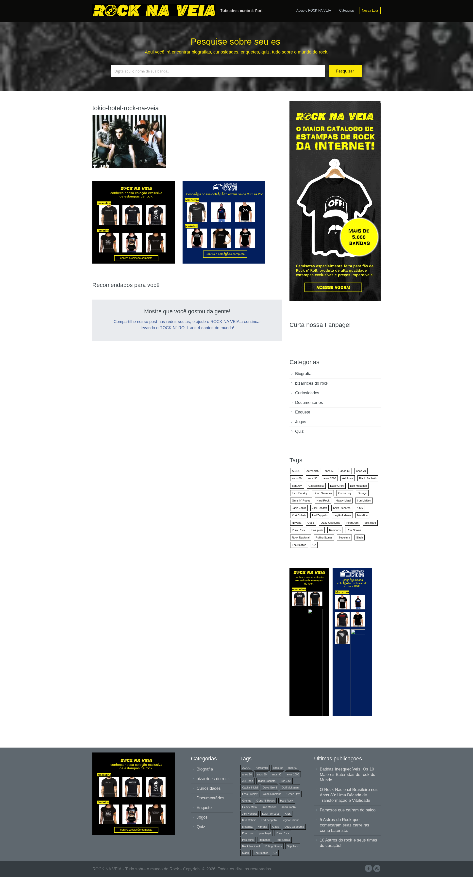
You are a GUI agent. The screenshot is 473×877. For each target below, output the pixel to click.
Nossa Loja (370, 10)
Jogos (300, 421)
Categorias (347, 10)
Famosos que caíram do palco (347, 810)
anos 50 (329, 470)
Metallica (362, 515)
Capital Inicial (316, 485)
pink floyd (370, 522)
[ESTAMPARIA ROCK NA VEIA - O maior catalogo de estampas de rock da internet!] (335, 200)
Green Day (345, 493)
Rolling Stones (324, 537)
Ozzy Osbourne (330, 522)
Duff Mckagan (358, 485)
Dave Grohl (337, 485)
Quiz (299, 431)
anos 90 (312, 478)
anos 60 (345, 470)
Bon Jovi (297, 485)
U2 (314, 544)
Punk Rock (298, 530)
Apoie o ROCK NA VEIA (313, 10)
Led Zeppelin (319, 515)
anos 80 (297, 478)
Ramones (335, 530)
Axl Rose (347, 478)
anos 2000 (329, 478)
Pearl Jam (352, 522)
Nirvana (296, 522)
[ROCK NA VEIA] (155, 10)
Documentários (309, 402)
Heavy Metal (343, 500)
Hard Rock (323, 500)
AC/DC (296, 470)
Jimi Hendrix (319, 507)
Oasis (311, 522)
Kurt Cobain (299, 515)
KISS (360, 507)
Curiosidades (307, 393)
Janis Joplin (299, 507)
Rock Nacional (300, 537)
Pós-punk (317, 530)
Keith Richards (342, 507)
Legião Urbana (342, 515)
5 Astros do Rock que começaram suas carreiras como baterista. (344, 825)
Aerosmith (312, 470)
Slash (359, 537)
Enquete (302, 412)
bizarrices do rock (311, 383)
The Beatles (299, 544)
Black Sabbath (367, 478)
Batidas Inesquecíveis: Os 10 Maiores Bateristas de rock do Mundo (347, 774)
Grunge (362, 493)
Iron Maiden (364, 500)
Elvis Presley (299, 493)
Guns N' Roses (301, 500)
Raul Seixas (354, 530)
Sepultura (344, 537)
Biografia (303, 373)
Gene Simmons (323, 493)
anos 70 (361, 470)
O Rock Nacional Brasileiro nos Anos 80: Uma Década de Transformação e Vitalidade (349, 795)
